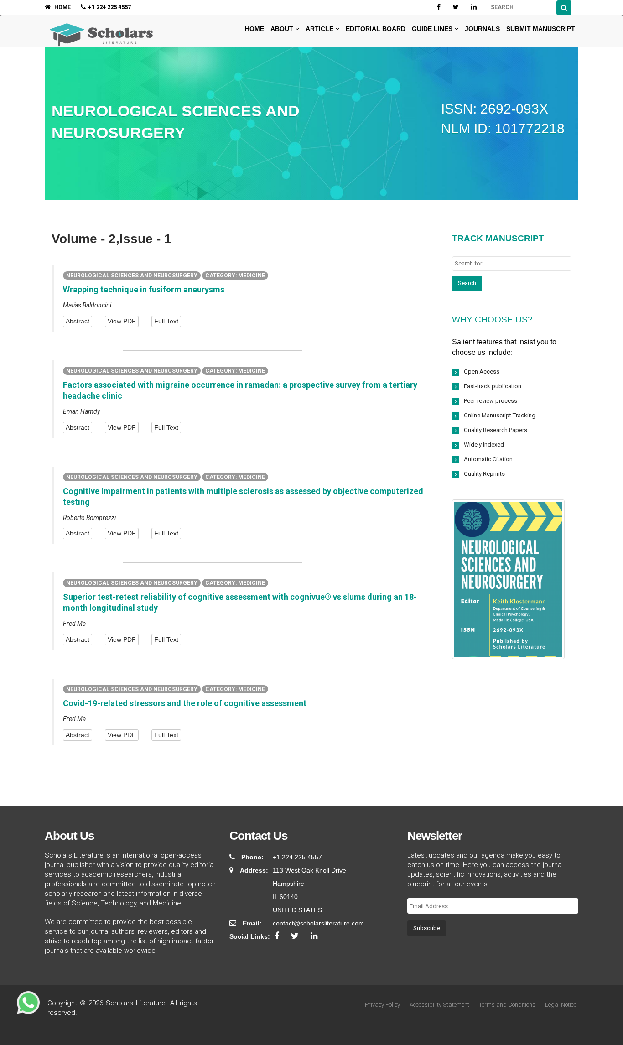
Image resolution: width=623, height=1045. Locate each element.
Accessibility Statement (439, 1004)
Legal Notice (560, 1004)
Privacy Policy (382, 1004)
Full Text (166, 321)
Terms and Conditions (507, 1004)
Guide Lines (433, 28)
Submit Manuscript (540, 28)
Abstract (77, 321)
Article (320, 28)
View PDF (122, 321)
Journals (482, 28)
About (282, 28)
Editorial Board (375, 28)
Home (253, 28)
